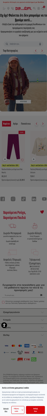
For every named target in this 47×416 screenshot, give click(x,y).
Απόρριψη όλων (6, 409)
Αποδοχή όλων (35, 409)
